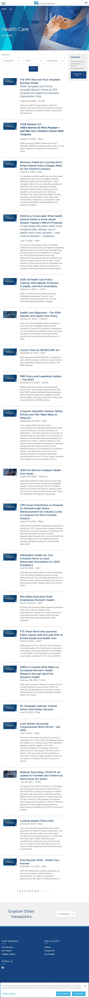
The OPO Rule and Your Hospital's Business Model (40, 88)
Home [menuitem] (4, 9)
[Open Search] (86, 3)
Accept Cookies (63, 993)
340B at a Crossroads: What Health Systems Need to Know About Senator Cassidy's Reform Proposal (41, 226)
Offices (47, 947)
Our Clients (7, 951)
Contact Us (49, 951)
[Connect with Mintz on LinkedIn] (4, 968)
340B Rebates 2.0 (41, 129)
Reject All (78, 993)
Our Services (7, 947)
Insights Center (8, 954)
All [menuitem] (11, 9)
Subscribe (75, 57)
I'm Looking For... (64, 914)
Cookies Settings (8, 993)
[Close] (85, 986)
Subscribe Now (77, 74)
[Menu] (4, 3)
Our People (49, 954)
